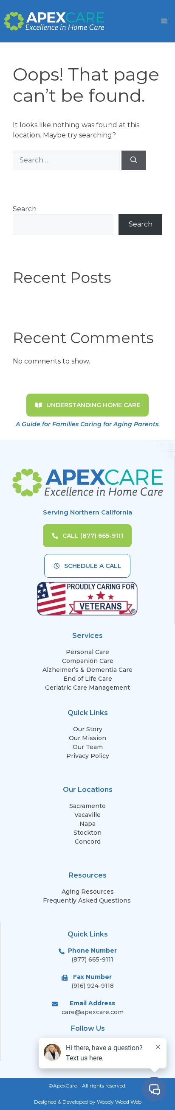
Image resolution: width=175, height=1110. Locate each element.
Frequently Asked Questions (88, 900)
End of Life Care (87, 678)
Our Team (88, 747)
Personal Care (87, 652)
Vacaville (87, 815)
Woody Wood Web (119, 1102)
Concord (88, 841)
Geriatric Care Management (87, 687)
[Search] (133, 160)
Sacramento (87, 806)
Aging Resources (88, 891)
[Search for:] (67, 160)
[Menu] (164, 21)
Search (25, 209)
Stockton (87, 832)
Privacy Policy (87, 756)
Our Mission (87, 738)
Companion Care (87, 661)
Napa (87, 824)
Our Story (87, 729)
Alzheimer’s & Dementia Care (87, 670)
